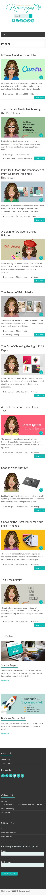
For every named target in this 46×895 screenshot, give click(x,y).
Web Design (27, 158)
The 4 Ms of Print (11, 579)
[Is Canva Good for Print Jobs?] (23, 60)
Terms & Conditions (8, 829)
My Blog (4, 801)
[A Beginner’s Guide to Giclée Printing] (23, 240)
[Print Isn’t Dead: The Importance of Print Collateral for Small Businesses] (23, 182)
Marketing (8, 335)
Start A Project (9, 665)
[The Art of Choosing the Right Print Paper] (23, 355)
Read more (40, 98)
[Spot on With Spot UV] (23, 473)
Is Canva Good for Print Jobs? (19, 55)
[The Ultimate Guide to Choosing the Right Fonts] (23, 118)
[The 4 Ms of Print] (23, 585)
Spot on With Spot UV (14, 467)
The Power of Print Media (17, 292)
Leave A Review (7, 836)
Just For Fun (5, 812)
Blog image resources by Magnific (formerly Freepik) (23, 804)
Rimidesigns (9, 94)
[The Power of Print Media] (23, 297)
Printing (35, 94)
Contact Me (5, 759)
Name (3, 851)
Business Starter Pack (13, 718)
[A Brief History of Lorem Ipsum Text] (23, 416)
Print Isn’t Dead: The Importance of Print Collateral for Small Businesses (22, 173)
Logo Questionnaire (8, 833)
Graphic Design (10, 158)
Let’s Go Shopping (7, 809)
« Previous (8, 636)
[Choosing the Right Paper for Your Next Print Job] (23, 531)
